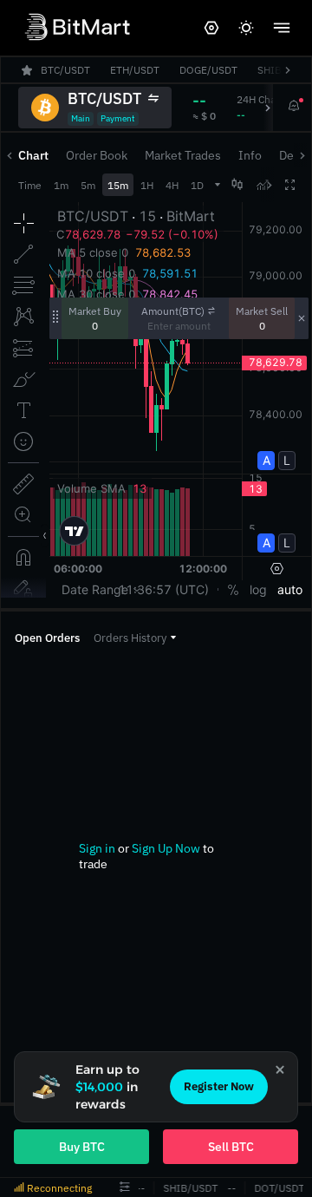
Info (250, 155)
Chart (33, 155)
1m (61, 185)
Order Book (96, 155)
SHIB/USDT (188, 1187)
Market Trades (183, 155)
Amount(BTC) (173, 310)
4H (172, 185)
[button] (135, 638)
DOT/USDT (277, 1187)
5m (88, 185)
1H (146, 185)
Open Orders (47, 638)
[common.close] (280, 1069)
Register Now (219, 1086)
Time (30, 185)
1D (197, 185)
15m (117, 185)
